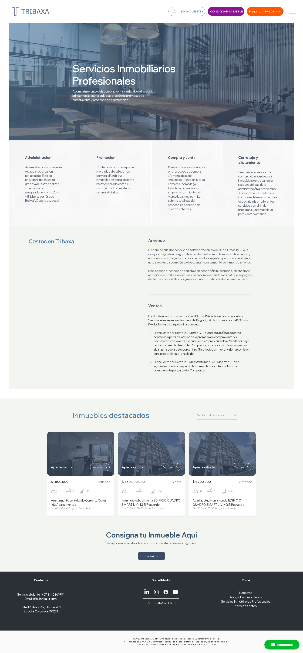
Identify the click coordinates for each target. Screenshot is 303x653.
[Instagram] (156, 592)
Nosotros (245, 593)
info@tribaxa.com (45, 599)
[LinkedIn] (147, 592)
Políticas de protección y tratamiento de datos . (196, 638)
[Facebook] (166, 592)
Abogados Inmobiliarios (246, 597)
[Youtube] (175, 592)
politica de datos (246, 606)
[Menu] (292, 11)
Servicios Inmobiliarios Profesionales (246, 601)
